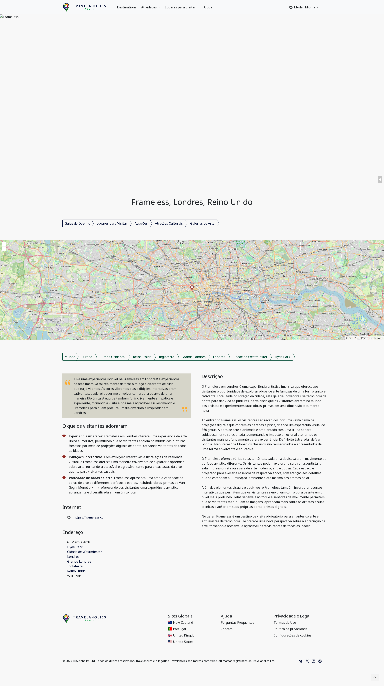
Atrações (141, 223)
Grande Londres (194, 357)
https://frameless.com (90, 517)
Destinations (126, 7)
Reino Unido (142, 357)
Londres (219, 357)
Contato (227, 629)
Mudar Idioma (305, 7)
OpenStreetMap (358, 338)
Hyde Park (282, 357)
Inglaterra (166, 357)
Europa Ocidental (113, 357)
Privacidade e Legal (292, 616)
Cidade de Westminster (250, 357)
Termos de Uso (285, 622)
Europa (86, 357)
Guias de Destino (77, 223)
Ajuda (208, 7)
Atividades (149, 7)
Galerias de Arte (202, 223)
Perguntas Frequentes (237, 622)
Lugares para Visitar (180, 7)
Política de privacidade (290, 629)
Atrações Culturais (169, 223)
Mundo (70, 357)
